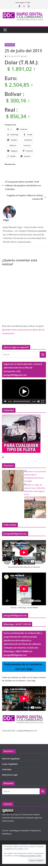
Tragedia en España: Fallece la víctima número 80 (25, 197)
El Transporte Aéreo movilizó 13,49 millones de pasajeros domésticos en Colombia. (23, 185)
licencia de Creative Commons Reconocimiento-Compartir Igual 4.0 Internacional (22, 817)
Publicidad (6, 769)
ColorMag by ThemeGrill (19, 830)
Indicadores (10, 45)
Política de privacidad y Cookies (30, 856)
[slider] (22, 401)
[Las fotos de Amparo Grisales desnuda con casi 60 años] (13, 480)
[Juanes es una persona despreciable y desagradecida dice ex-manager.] (35, 476)
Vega (25, 56)
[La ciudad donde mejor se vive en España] (35, 507)
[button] (24, 391)
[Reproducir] (5, 401)
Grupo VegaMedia (10, 764)
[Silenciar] (38, 401)
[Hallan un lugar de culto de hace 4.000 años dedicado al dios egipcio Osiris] (35, 489)
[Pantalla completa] (42, 401)
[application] (24, 391)
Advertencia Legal (10, 775)
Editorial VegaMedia (11, 758)
